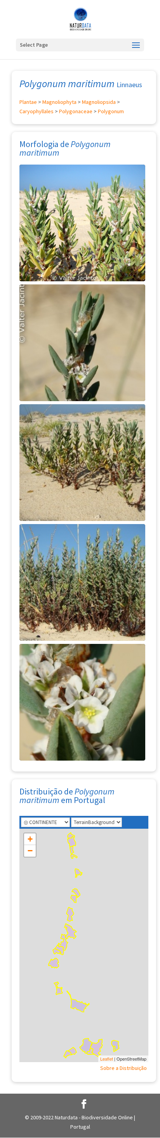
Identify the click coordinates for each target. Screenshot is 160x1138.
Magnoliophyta (59, 101)
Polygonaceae (75, 111)
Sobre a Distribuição (123, 1067)
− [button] (30, 851)
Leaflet (106, 1059)
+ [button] (30, 839)
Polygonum (111, 111)
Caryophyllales (36, 111)
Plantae (28, 101)
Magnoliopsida (99, 101)
